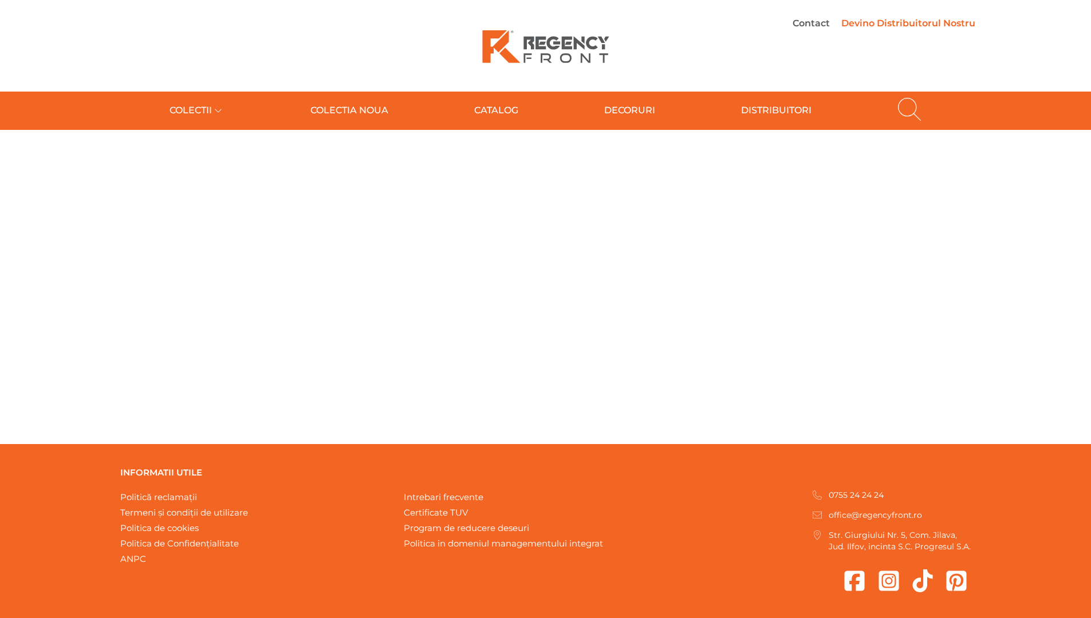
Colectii (191, 110)
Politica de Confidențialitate (179, 543)
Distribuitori (776, 110)
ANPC (133, 558)
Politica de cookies (159, 527)
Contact (811, 23)
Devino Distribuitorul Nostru (908, 23)
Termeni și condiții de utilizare (184, 512)
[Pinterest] (956, 580)
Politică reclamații (158, 497)
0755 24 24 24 (856, 495)
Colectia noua (349, 110)
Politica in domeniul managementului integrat (503, 543)
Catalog (496, 110)
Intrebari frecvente (443, 497)
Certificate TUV (436, 512)
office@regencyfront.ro (875, 515)
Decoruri (629, 110)
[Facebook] (854, 580)
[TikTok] (922, 580)
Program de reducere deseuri (466, 527)
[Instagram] (889, 580)
